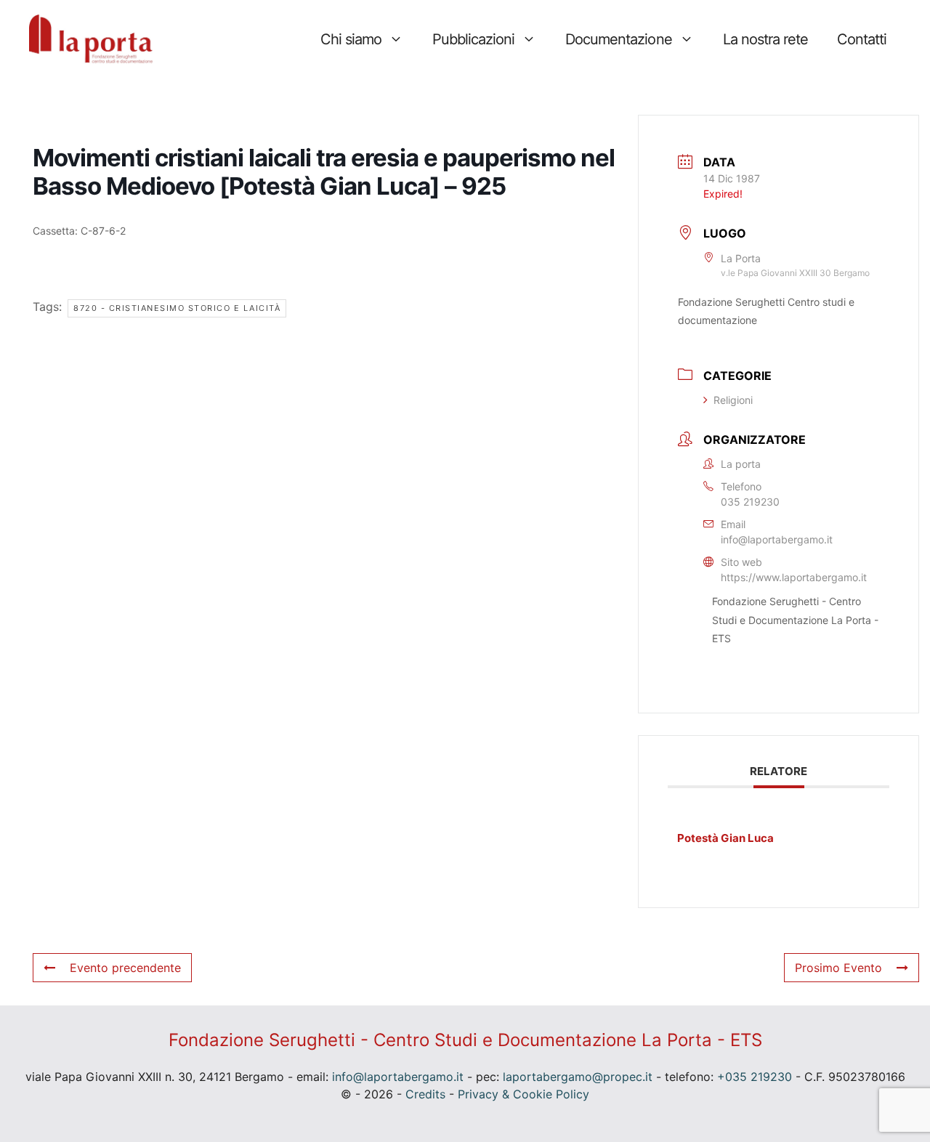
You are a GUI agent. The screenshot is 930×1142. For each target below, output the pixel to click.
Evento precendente (125, 967)
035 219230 (750, 501)
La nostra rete (765, 39)
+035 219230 (754, 1076)
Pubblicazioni (473, 39)
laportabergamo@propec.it (577, 1076)
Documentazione (618, 39)
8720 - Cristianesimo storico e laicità (176, 308)
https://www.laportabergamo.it (794, 577)
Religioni (733, 400)
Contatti (861, 39)
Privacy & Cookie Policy (523, 1094)
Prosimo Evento (838, 967)
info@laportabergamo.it (777, 539)
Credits (425, 1094)
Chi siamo (350, 39)
